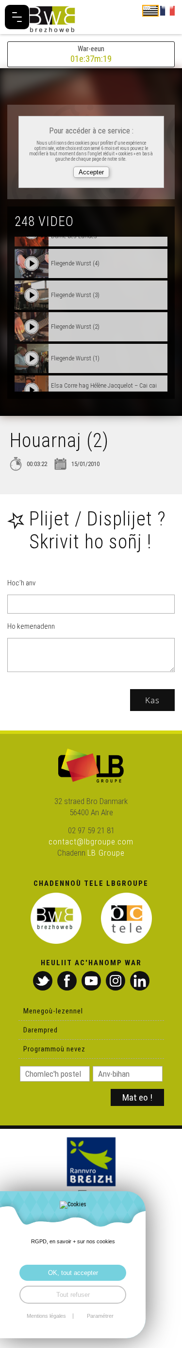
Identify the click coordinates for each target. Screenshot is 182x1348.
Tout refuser (73, 1294)
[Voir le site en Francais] (167, 10)
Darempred (40, 1030)
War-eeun (91, 54)
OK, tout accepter (73, 1272)
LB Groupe (106, 853)
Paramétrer (100, 1316)
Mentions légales (46, 1316)
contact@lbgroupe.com (91, 841)
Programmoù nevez (54, 1049)
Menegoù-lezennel (53, 1011)
